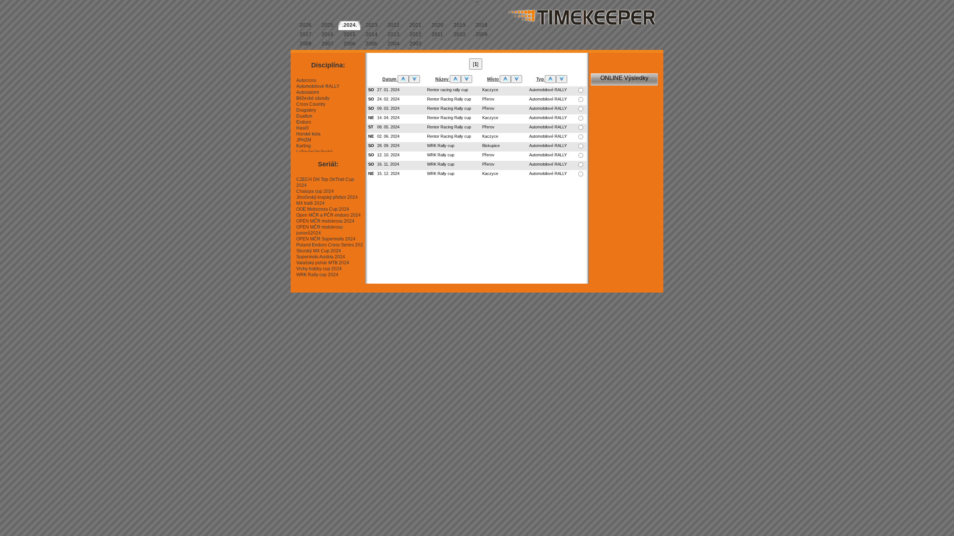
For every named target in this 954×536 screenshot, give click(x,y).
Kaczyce (490, 89)
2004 (393, 44)
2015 (350, 34)
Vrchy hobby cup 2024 (319, 268)
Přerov (488, 99)
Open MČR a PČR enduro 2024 (328, 215)
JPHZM (303, 140)
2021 (415, 25)
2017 (306, 34)
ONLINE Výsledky (624, 78)
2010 (459, 34)
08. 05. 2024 (388, 127)
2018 (481, 25)
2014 (372, 34)
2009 (481, 34)
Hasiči (302, 128)
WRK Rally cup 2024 (317, 274)
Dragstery (306, 110)
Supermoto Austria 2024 (320, 256)
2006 (350, 44)
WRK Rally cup (440, 145)
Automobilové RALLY (317, 86)
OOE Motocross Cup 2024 (322, 209)
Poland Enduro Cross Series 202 (329, 245)
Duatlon (304, 116)
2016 (328, 34)
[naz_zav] (455, 79)
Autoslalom (307, 92)
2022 (393, 25)
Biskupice (491, 145)
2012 (415, 34)
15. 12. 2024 (388, 173)
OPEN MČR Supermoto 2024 (326, 239)
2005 (372, 44)
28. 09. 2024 (388, 145)
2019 (459, 25)
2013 (393, 34)
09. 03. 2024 (388, 108)
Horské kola (308, 134)
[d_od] (403, 79)
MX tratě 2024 (310, 203)
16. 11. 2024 (388, 164)
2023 (372, 25)
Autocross (306, 80)
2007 (328, 44)
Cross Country (310, 104)
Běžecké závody (312, 98)
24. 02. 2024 (388, 99)
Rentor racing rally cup (447, 89)
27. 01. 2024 (388, 89)
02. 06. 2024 (388, 136)
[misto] (505, 79)
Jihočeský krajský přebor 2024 (327, 197)
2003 (415, 44)
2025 (328, 25)
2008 (306, 44)
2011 (437, 34)
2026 (306, 25)
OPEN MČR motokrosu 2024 (325, 221)
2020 (437, 25)
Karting (303, 146)
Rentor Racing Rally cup (449, 99)
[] (475, 64)
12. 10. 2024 (388, 155)
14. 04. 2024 (388, 117)
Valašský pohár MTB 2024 (322, 262)
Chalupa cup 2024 (315, 191)
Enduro (303, 122)
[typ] (550, 79)
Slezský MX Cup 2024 (318, 250)
